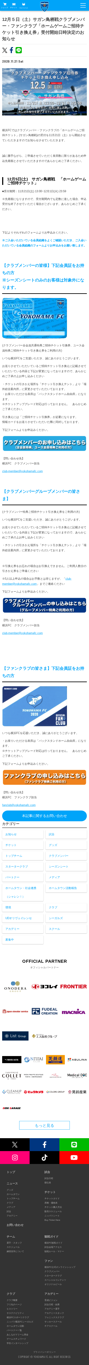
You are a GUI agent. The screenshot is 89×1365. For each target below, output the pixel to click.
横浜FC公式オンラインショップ (59, 1267)
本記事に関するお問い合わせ (44, 816)
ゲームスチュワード (16, 1339)
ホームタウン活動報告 (63, 888)
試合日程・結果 (52, 1304)
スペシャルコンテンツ (55, 1280)
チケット (13, 8)
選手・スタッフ (14, 1243)
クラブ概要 (12, 1300)
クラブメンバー (58, 855)
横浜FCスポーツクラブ (18, 1317)
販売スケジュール (53, 1211)
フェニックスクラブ (54, 1317)
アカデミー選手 (52, 1309)
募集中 (9, 939)
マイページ (23, 8)
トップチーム (13, 855)
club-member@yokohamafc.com (22, 471)
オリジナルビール (53, 1284)
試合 (51, 834)
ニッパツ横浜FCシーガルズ (20, 1321)
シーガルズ (56, 918)
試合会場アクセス (53, 1247)
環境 (8, 907)
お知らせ (11, 834)
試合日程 (48, 1178)
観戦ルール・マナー (54, 1251)
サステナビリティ (15, 1313)
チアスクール (50, 1326)
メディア (54, 877)
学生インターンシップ (17, 1343)
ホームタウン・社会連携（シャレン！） (20, 892)
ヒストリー (12, 1309)
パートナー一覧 (14, 1330)
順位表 (47, 1182)
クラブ (53, 907)
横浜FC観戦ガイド (53, 1243)
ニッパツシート (52, 1216)
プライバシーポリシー (44, 1352)
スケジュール (13, 1247)
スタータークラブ (16, 866)
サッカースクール (53, 1321)
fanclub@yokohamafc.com (19, 805)
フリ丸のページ (14, 1304)
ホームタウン (13, 1194)
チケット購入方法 (53, 1207)
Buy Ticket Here (52, 1220)
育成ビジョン (50, 1300)
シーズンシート (58, 866)
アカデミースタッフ (54, 1313)
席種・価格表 (50, 1203)
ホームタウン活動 (15, 1326)
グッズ (53, 845)
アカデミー (12, 928)
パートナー (12, 877)
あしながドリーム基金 (17, 1334)
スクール (54, 928)
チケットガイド (52, 1198)
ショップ (4, 8)
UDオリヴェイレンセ (18, 918)
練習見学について (15, 1251)
